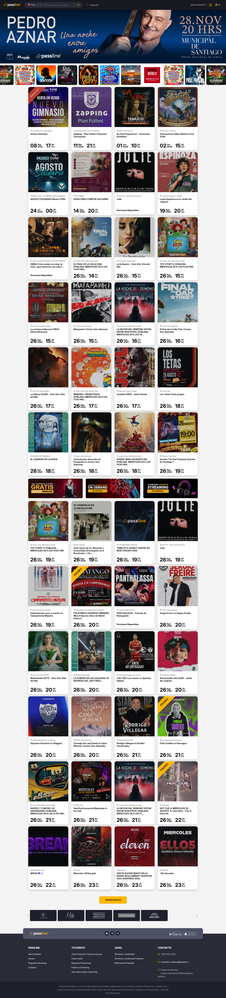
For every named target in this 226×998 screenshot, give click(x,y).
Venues (31, 958)
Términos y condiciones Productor (129, 958)
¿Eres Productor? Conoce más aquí (86, 954)
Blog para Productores (81, 963)
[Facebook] (107, 933)
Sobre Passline (34, 954)
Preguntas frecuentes (37, 963)
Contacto (32, 967)
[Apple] (190, 934)
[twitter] (118, 933)
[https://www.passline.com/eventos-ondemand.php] (113, 488)
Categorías (94, 5)
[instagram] (112, 933)
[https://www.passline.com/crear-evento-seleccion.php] (55, 488)
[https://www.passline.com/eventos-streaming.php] (170, 488)
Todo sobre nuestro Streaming (84, 972)
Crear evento (77, 958)
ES (219, 5)
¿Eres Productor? (198, 5)
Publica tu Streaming (80, 967)
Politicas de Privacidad (124, 963)
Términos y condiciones (125, 954)
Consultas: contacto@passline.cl (175, 962)
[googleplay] (175, 934)
